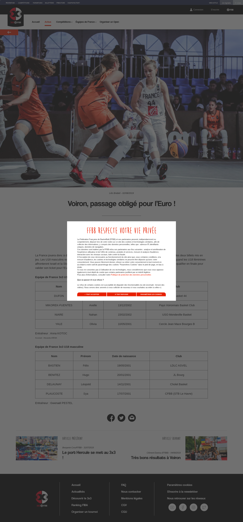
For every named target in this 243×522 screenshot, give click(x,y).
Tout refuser (122, 294)
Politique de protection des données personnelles (131, 275)
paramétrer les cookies (151, 294)
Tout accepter (92, 294)
